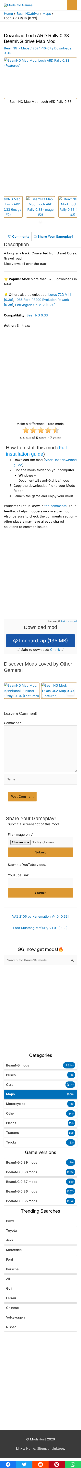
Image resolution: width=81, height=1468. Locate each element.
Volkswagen (15, 1317)
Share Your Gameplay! (55, 236)
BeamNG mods (17, 1065)
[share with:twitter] (24, 1464)
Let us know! (69, 621)
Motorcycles (15, 1104)
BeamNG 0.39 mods (21, 1162)
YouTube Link (18, 875)
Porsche (12, 1269)
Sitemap (43, 1448)
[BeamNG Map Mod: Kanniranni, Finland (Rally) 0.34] (22, 691)
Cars (9, 1085)
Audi (9, 1240)
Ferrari (11, 1298)
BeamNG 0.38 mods (21, 1172)
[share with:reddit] (40, 1464)
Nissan (11, 1327)
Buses (11, 1075)
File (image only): (21, 834)
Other (10, 1113)
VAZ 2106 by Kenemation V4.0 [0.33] (40, 916)
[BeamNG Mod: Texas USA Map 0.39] (59, 691)
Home (30, 1448)
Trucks (11, 1142)
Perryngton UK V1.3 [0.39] (35, 305)
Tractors (12, 1133)
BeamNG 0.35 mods (21, 1201)
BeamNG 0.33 (37, 315)
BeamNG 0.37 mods (21, 1182)
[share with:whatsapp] (73, 1464)
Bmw (10, 1221)
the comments (55, 506)
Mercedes (14, 1250)
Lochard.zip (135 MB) (43, 641)
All (8, 1279)
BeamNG (10, 48)
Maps (10, 1094)
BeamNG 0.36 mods (21, 1191)
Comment (12, 723)
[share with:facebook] (8, 1464)
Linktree (58, 1448)
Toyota (11, 1230)
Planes (11, 1123)
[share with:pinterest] (57, 1464)
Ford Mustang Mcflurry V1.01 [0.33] (40, 928)
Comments (20, 236)
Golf (9, 1288)
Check (55, 650)
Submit (40, 852)
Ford (9, 1259)
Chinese (12, 1308)
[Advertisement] (40, 1009)
